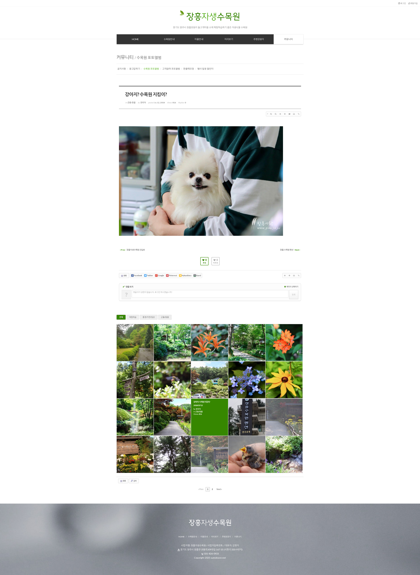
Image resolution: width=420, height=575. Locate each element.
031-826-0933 (211, 553)
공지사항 (121, 68)
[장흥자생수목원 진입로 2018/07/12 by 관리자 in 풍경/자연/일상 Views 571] (172, 417)
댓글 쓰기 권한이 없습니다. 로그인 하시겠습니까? (152, 292)
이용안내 (204, 536)
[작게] (275, 114)
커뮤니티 (125, 57)
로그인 (403, 3)
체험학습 (132, 317)
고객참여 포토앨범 (171, 68)
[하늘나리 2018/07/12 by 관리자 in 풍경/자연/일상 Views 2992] (209, 342)
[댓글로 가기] (289, 114)
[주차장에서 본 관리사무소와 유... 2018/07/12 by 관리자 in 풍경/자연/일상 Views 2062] (209, 379)
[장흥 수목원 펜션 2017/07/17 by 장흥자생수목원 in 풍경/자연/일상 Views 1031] (246, 417)
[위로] (280, 114)
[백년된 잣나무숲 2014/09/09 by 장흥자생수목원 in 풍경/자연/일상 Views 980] (172, 454)
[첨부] (298, 114)
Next (219, 489)
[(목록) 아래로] (285, 114)
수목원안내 (192, 536)
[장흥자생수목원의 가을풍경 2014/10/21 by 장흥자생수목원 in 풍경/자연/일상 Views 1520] (284, 417)
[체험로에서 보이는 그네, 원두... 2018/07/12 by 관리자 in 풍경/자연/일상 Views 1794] (246, 342)
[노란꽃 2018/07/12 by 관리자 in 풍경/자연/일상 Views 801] (284, 379)
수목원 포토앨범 (149, 57)
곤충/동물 (165, 317)
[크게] (271, 114)
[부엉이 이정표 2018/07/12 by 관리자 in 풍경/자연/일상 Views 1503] (135, 379)
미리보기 (214, 536)
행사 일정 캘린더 (205, 68)
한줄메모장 (188, 68)
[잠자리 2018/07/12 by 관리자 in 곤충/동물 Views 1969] (172, 379)
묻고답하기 (134, 68)
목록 (124, 276)
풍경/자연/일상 (149, 317)
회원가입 (414, 3)
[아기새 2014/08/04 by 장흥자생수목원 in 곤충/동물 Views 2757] (246, 454)
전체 (121, 317)
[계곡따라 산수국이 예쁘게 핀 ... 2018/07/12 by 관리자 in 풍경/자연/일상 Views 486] (135, 417)
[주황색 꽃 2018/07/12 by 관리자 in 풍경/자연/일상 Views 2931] (284, 342)
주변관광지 (226, 536)
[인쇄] (294, 114)
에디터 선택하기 (292, 287)
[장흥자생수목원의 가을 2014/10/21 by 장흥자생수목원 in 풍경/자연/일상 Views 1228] (135, 454)
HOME (181, 536)
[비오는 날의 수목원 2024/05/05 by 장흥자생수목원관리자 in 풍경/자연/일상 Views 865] (135, 342)
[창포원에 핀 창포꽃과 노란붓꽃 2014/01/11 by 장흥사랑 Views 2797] (284, 454)
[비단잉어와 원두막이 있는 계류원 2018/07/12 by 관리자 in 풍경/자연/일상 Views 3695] (172, 342)
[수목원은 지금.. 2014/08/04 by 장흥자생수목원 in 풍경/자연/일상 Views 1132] (209, 454)
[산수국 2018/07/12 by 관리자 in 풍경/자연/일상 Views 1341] (246, 379)
